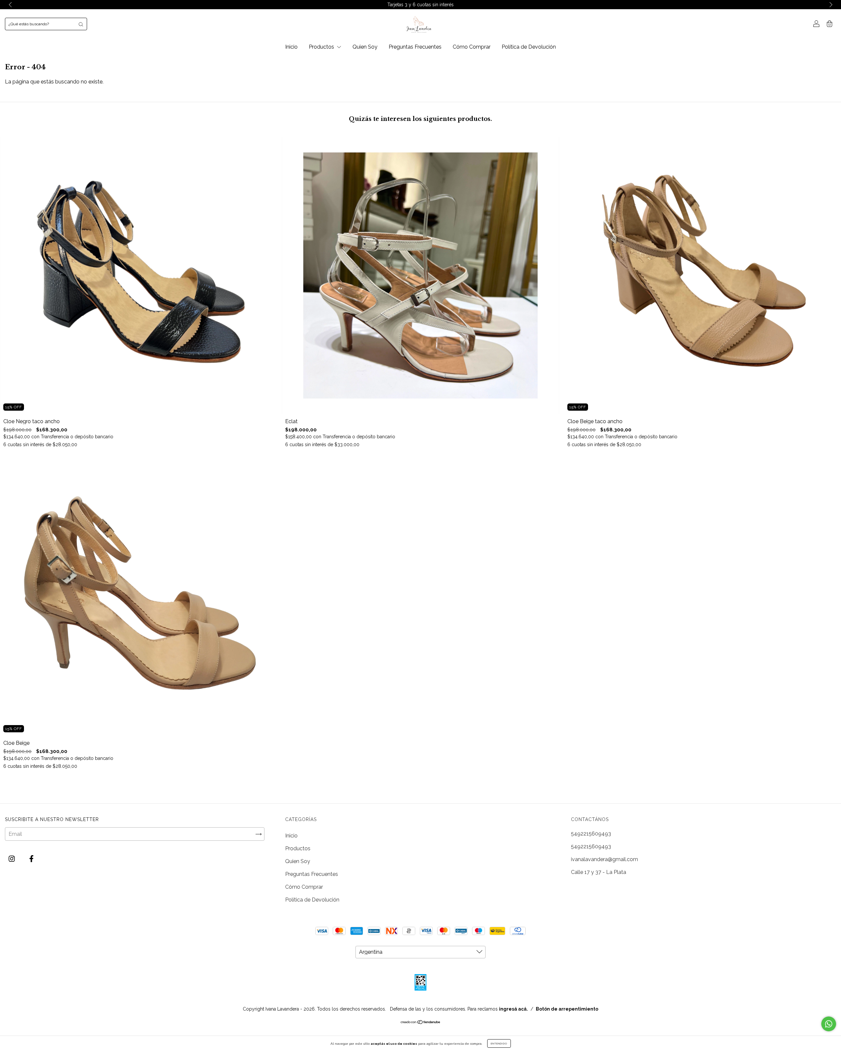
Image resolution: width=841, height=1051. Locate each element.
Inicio (291, 47)
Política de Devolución (529, 47)
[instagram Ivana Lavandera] (12, 859)
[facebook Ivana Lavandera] (31, 859)
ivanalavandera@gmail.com (604, 859)
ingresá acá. (513, 1009)
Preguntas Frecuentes (415, 47)
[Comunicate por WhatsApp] (828, 1024)
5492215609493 (591, 834)
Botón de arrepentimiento (567, 1009)
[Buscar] (80, 24)
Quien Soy (364, 47)
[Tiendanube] (420, 1022)
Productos (322, 47)
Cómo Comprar (471, 47)
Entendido (499, 1043)
